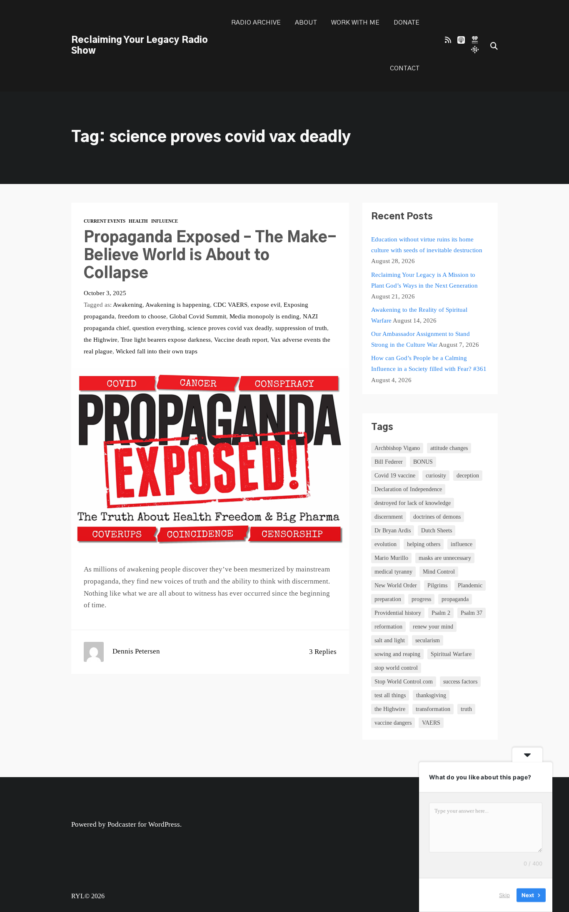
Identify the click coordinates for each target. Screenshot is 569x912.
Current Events (104, 221)
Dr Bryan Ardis (392, 530)
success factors (460, 681)
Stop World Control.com (403, 681)
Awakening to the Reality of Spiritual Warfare (419, 315)
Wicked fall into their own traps (156, 351)
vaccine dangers (393, 723)
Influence (164, 221)
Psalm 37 (471, 613)
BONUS (423, 462)
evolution (385, 544)
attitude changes (449, 448)
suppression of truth (301, 327)
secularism (427, 640)
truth (466, 709)
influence (461, 544)
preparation (387, 599)
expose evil (265, 304)
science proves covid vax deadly (229, 327)
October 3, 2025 (105, 292)
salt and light (389, 640)
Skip (504, 895)
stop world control (396, 668)
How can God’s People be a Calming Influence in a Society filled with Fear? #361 (429, 363)
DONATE (406, 23)
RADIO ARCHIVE (256, 23)
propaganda (455, 599)
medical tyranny (393, 572)
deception (468, 475)
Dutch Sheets (436, 530)
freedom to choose (142, 316)
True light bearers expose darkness (166, 339)
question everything (158, 327)
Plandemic (470, 585)
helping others (423, 544)
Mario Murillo (391, 558)
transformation (433, 709)
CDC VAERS (230, 304)
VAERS (431, 723)
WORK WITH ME (355, 23)
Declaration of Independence (408, 489)
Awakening (127, 304)
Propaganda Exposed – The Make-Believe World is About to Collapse (210, 256)
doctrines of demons (437, 517)
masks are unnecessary (445, 558)
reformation (388, 627)
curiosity (436, 475)
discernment (388, 517)
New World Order (395, 585)
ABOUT (306, 23)
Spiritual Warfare (451, 654)
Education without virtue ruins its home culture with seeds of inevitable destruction (426, 244)
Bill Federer (388, 462)
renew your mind (433, 627)
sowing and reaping (397, 654)
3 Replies (323, 652)
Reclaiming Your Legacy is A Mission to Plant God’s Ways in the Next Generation (424, 280)
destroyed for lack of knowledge (412, 503)
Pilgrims (437, 585)
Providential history (397, 613)
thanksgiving (431, 695)
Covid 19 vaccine (394, 475)
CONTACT (404, 68)
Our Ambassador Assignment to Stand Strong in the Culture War (420, 339)
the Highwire (100, 339)
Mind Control (439, 572)
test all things (390, 695)
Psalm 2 (441, 613)
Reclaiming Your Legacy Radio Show (139, 45)
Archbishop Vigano (397, 448)
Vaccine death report (240, 339)
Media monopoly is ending (264, 316)
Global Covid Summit (198, 316)
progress (421, 599)
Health (138, 221)
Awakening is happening (177, 304)
